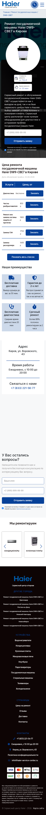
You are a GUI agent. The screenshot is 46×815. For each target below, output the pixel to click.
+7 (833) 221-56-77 (23, 388)
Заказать (35, 193)
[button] (5, 546)
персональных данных (23, 509)
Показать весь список (23, 257)
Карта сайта (38, 808)
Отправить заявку (23, 141)
